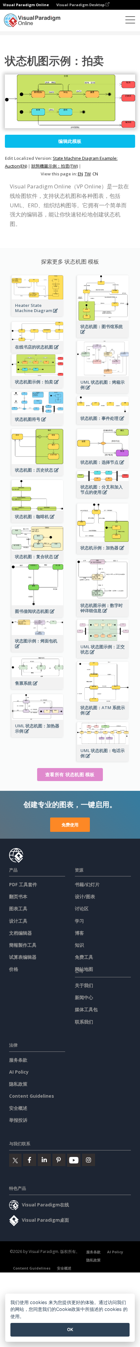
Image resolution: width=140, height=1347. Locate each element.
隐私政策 (18, 1084)
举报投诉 (18, 1120)
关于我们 (84, 985)
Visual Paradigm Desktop (80, 4)
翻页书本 (18, 896)
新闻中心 (84, 997)
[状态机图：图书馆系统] (103, 335)
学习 (79, 921)
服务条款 (18, 1060)
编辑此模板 (70, 141)
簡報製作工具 (22, 945)
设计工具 (18, 921)
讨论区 (82, 908)
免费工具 (84, 957)
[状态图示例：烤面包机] (37, 649)
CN (95, 174)
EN (80, 174)
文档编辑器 (20, 933)
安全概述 (18, 1108)
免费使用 (70, 825)
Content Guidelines (31, 1096)
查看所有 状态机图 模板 (70, 774)
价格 (13, 969)
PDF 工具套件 (23, 884)
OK (70, 1329)
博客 (79, 933)
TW (88, 174)
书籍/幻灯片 (87, 884)
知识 (79, 945)
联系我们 (84, 1022)
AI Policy (19, 1072)
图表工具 (18, 908)
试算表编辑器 (22, 957)
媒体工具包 (86, 1009)
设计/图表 (85, 896)
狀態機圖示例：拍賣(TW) (54, 166)
